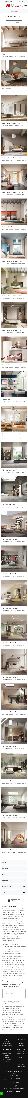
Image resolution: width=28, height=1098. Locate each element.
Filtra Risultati (15, 22)
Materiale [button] (5, 868)
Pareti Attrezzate (7, 1053)
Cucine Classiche (7, 1045)
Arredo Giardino (21, 1066)
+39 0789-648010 (15, 1078)
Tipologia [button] (5, 880)
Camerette (20, 10)
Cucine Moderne (7, 1043)
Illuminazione (21, 1051)
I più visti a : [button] (6, 893)
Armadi (21, 1043)
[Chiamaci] (15, 1)
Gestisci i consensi (19, 1088)
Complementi (21, 1053)
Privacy (5, 1088)
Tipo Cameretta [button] (7, 887)
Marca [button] (4, 862)
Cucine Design (7, 1041)
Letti (21, 1041)
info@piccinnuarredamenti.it (16, 1080)
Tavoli (7, 1063)
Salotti (7, 1057)
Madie (7, 1055)
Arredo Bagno (7, 1067)
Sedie (6, 1065)
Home (5, 10)
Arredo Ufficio (21, 1060)
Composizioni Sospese (7, 1060)
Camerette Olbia (14, 11)
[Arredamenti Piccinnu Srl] (14, 6)
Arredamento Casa (12, 10)
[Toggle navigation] (25, 5)
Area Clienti (9, 1)
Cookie (10, 1088)
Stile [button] (3, 874)
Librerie (7, 1051)
